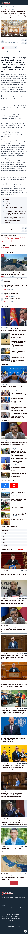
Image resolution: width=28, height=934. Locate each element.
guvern (3, 241)
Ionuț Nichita (24, 570)
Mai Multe (14, 883)
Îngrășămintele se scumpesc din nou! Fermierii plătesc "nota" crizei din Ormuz (18, 475)
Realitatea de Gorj (15, 914)
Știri (6, 6)
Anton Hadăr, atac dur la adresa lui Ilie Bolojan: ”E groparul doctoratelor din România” (16, 213)
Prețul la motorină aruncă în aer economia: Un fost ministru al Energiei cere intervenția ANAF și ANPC (19, 468)
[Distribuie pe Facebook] (25, 40)
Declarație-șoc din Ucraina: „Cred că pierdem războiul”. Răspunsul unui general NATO (13, 850)
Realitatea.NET (4, 907)
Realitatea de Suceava (6, 914)
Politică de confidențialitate (20, 897)
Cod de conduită (5, 899)
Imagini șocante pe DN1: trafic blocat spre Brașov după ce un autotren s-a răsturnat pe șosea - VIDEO (13, 274)
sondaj (3, 238)
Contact (3, 897)
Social (5, 301)
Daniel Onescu (23, 736)
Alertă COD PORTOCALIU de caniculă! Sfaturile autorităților (13, 299)
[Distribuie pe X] (25, 43)
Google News (6, 247)
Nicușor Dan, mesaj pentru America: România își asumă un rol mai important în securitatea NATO (13, 574)
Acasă (3, 6)
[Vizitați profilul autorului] (2, 41)
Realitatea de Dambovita (15, 909)
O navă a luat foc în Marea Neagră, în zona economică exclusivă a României (18, 336)
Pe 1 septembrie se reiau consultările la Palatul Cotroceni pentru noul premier (15, 207)
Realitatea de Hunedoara (15, 916)
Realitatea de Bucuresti (15, 918)
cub (23, 238)
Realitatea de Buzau (5, 918)
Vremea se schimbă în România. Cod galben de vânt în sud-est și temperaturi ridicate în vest (18, 352)
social (9, 241)
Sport (5, 289)
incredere (17, 238)
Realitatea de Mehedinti (6, 920)
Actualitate (3, 276)
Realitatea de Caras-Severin (7, 912)
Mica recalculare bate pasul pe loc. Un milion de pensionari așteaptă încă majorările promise (14, 293)
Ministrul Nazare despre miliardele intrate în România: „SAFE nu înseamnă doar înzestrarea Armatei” (14, 739)
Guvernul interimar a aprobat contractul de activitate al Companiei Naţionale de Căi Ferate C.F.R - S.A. (15, 280)
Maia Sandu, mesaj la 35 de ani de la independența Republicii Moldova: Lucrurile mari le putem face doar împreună (13, 794)
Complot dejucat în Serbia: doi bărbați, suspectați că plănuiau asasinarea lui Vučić (13, 329)
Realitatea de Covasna (16, 920)
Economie (6, 296)
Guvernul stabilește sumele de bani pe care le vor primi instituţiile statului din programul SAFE (19, 460)
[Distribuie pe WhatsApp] (22, 43)
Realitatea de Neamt (18, 912)
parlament (10, 238)
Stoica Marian (23, 791)
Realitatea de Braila (5, 916)
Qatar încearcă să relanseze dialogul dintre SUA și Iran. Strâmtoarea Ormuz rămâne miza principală (14, 877)
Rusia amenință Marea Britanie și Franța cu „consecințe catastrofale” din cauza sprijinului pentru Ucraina (19, 415)
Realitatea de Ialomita (15, 41)
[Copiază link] (22, 40)
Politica (10, 6)
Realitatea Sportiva (12, 907)
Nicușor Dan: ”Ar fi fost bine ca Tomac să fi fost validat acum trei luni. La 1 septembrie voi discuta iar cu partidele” (15, 219)
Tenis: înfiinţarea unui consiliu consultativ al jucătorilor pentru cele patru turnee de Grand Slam (15, 287)
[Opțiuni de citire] (25, 931)
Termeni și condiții (9, 897)
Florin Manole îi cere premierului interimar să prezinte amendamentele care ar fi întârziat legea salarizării (14, 444)
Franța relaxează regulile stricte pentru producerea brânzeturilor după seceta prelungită (18, 359)
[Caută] (21, 2)
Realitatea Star (20, 907)
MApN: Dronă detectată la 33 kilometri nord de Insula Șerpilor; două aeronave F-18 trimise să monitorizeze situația (18, 344)
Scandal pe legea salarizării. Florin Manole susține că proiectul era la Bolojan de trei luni (13, 629)
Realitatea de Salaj (5, 909)
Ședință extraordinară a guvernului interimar (15, 202)
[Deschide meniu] (25, 2)
